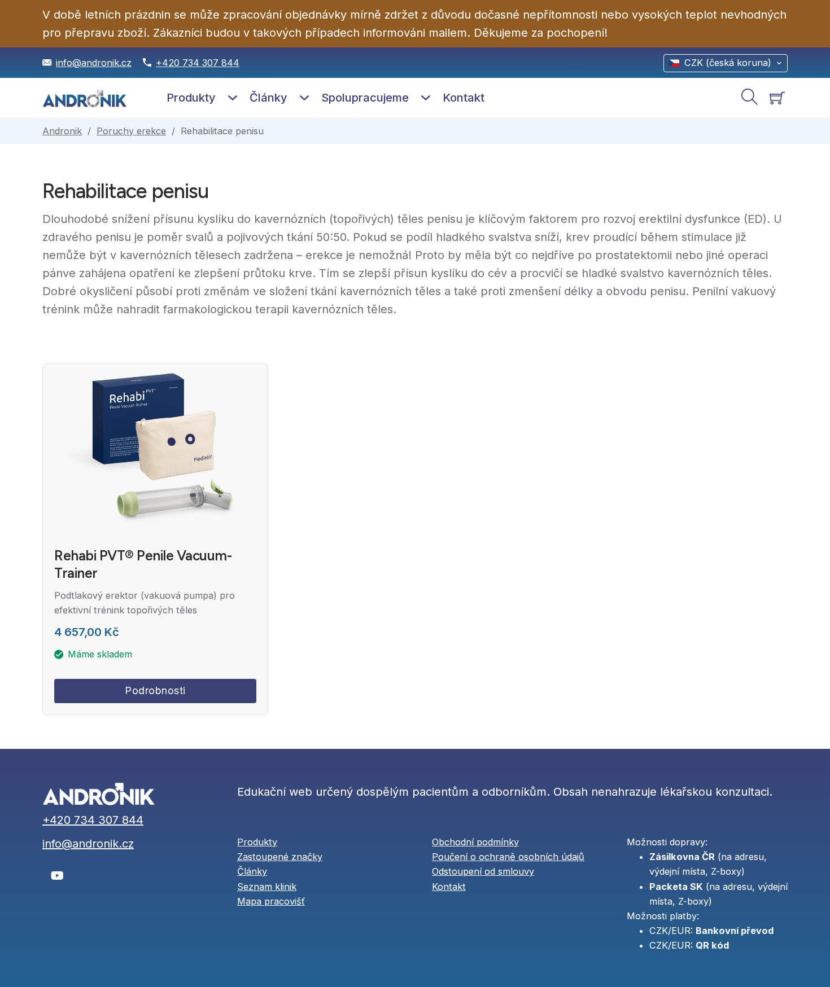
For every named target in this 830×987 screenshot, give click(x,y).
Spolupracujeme (365, 97)
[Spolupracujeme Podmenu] (425, 97)
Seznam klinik (266, 886)
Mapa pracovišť (271, 901)
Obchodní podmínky (475, 842)
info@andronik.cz (94, 62)
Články (268, 97)
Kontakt (463, 97)
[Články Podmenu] (304, 97)
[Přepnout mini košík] (777, 98)
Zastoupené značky (279, 856)
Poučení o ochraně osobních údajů (508, 856)
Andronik (62, 131)
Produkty (191, 97)
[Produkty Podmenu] (232, 97)
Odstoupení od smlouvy (483, 871)
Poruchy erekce (131, 131)
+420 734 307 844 (197, 62)
